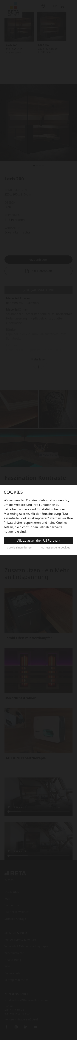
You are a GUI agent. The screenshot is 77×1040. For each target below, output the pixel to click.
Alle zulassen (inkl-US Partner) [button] (38, 540)
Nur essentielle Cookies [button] (55, 547)
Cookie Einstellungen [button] (20, 547)
